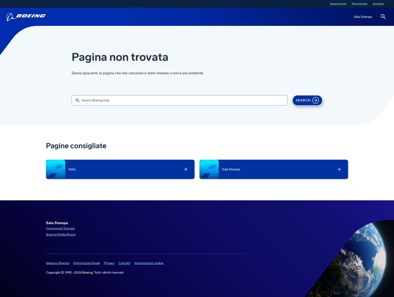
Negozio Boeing (56, 263)
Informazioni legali (86, 263)
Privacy (108, 263)
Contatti (124, 263)
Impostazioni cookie (149, 263)
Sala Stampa (363, 17)
